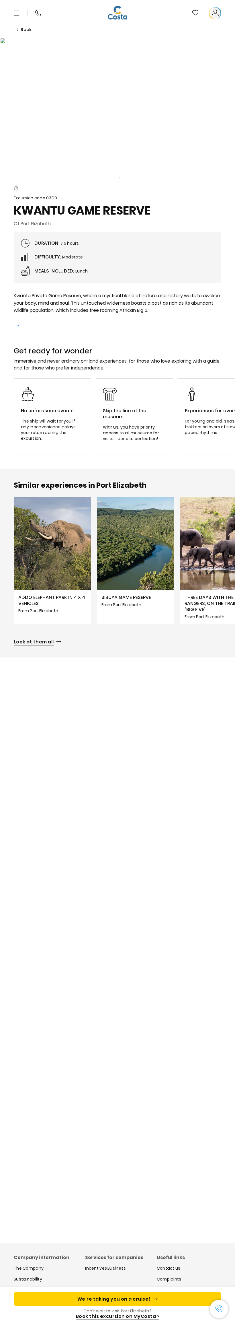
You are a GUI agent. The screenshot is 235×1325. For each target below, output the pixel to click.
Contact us (169, 1268)
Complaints (169, 1279)
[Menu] (17, 13)
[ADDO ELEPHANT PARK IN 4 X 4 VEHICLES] (52, 560)
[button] (195, 13)
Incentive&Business (105, 1268)
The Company (29, 1268)
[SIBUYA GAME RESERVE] (135, 560)
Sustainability (28, 1279)
